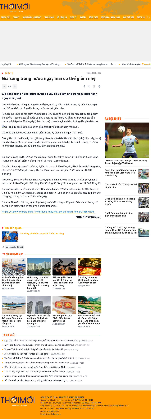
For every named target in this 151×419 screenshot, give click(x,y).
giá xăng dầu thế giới (14, 247)
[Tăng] (15, 86)
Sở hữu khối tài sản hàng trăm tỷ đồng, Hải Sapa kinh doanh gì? (43, 380)
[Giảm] (4, 86)
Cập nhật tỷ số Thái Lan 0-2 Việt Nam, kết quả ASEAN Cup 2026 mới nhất (48, 340)
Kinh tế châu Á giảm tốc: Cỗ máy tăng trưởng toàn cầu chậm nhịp (44, 362)
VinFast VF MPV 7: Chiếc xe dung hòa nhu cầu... (81, 64)
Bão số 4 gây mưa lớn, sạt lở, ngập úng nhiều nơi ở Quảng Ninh (42, 367)
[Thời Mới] (17, 401)
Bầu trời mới (128, 17)
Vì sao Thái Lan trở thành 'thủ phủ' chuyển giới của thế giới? (41, 349)
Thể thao (141, 17)
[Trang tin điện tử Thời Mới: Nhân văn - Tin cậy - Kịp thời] (14, 7)
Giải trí (83, 17)
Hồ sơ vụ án (62, 17)
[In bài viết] (99, 86)
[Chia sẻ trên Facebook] (84, 86)
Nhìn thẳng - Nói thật (32, 17)
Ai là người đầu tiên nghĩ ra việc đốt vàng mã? (34, 353)
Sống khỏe (93, 17)
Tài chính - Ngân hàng (110, 17)
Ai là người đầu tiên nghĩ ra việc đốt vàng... (30, 64)
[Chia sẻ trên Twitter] (89, 86)
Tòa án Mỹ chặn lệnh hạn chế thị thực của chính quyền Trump (42, 371)
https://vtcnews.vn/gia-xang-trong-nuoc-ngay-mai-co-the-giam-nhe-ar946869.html (48, 211)
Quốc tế (73, 17)
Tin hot (16, 17)
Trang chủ (5, 17)
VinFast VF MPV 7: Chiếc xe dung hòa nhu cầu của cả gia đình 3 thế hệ (47, 358)
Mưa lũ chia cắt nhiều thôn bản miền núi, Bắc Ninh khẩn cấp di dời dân (45, 376)
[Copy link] (94, 86)
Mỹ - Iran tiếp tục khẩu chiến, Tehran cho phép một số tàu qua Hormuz (46, 345)
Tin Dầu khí (49, 17)
